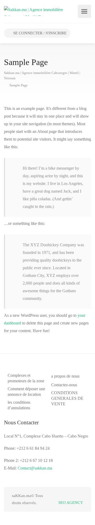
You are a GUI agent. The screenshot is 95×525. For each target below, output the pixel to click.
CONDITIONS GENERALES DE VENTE (67, 398)
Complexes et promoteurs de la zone (26, 378)
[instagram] (80, 496)
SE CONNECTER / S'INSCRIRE (39, 33)
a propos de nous (65, 376)
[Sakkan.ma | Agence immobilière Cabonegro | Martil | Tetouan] (38, 10)
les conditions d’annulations (19, 405)
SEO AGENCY (70, 502)
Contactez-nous (64, 385)
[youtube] (71, 496)
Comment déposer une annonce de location (26, 392)
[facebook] (62, 496)
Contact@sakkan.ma (35, 468)
